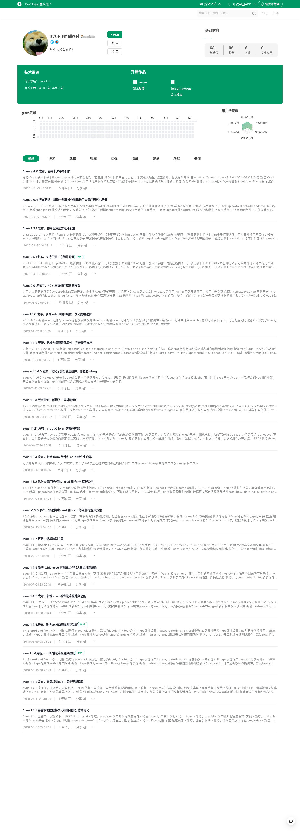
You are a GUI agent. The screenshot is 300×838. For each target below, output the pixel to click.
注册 (275, 13)
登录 (265, 13)
